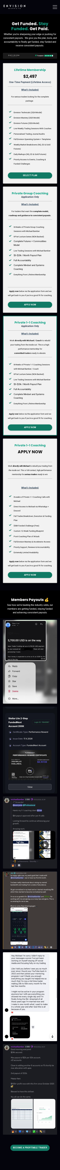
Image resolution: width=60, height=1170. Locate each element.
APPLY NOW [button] (30, 304)
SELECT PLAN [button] (30, 175)
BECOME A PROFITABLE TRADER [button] (30, 1147)
